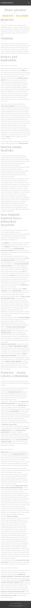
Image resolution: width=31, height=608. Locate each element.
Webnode (20, 605)
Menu (28, 2)
